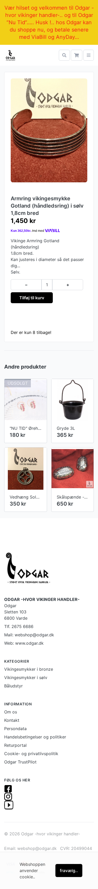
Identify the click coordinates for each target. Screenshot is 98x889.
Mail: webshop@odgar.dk (29, 634)
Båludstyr (13, 685)
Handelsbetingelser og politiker (35, 736)
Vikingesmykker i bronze (28, 669)
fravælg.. (69, 870)
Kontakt (11, 720)
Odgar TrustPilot (20, 761)
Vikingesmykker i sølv (25, 677)
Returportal (15, 745)
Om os (10, 711)
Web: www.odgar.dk (24, 643)
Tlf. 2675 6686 (18, 626)
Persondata (15, 728)
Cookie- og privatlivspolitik (31, 753)
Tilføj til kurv (31, 297)
